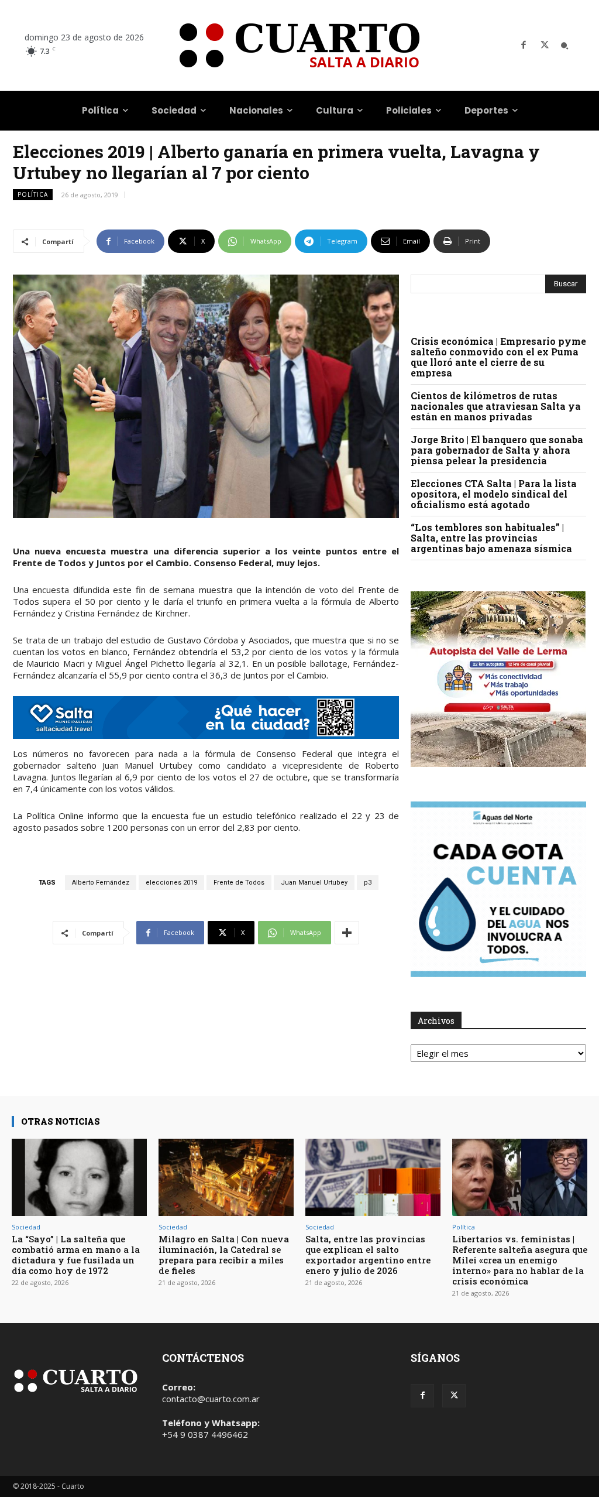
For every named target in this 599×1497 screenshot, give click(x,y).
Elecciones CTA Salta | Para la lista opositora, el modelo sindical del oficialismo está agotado (494, 494)
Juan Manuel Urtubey (314, 882)
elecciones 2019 (171, 882)
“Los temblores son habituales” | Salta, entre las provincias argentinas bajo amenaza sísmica (491, 537)
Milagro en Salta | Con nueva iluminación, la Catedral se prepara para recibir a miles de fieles (224, 1254)
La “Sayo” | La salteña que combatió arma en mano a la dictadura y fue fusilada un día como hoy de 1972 (76, 1254)
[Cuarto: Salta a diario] (299, 45)
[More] (347, 932)
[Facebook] (523, 45)
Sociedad (26, 1227)
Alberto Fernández (100, 882)
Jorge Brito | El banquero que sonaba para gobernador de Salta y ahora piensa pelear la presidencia (497, 450)
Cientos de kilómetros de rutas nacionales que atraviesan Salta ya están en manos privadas (496, 406)
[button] (564, 46)
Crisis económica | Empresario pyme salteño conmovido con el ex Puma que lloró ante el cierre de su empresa (498, 357)
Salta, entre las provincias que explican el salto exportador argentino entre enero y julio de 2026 (368, 1254)
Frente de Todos (239, 882)
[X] (544, 45)
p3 (367, 882)
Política (33, 194)
